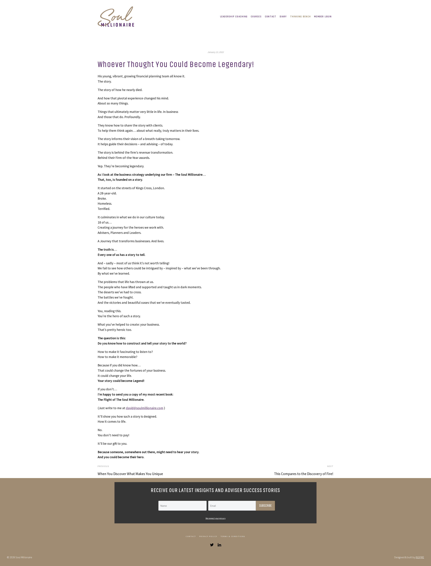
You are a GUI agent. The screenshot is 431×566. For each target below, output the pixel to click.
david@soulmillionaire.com (144, 408)
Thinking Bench (300, 16)
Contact (270, 16)
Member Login (323, 16)
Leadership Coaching (234, 16)
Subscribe (265, 505)
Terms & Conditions (233, 536)
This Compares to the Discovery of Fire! (303, 473)
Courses (256, 16)
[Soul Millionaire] (117, 16)
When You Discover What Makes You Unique (130, 473)
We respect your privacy (216, 518)
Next (330, 466)
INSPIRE (420, 557)
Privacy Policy (208, 536)
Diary (283, 16)
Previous (103, 466)
